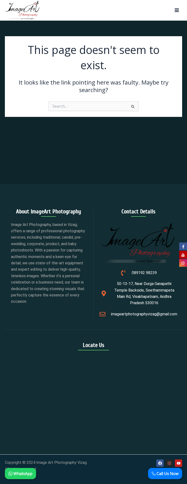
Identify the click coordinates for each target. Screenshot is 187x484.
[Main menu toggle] (176, 10)
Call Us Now (167, 473)
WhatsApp (22, 473)
